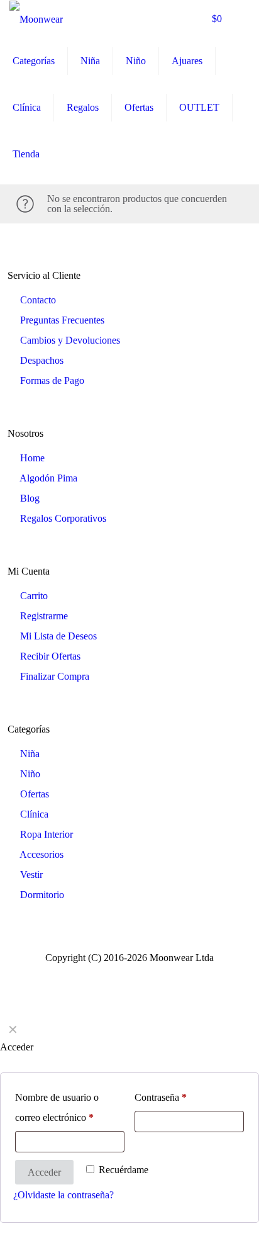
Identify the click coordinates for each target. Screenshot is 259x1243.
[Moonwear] (36, 19)
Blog (30, 498)
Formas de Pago (52, 380)
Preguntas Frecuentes (62, 320)
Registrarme (44, 615)
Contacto (38, 300)
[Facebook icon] (123, 974)
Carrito (34, 595)
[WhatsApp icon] (109, 974)
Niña (30, 753)
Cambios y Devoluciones (70, 340)
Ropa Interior (46, 834)
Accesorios (41, 854)
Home (32, 458)
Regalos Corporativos (63, 518)
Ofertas (34, 794)
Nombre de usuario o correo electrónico (57, 1107)
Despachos (41, 360)
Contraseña (161, 1097)
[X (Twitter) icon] (136, 974)
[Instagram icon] (149, 974)
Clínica (34, 814)
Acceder (44, 1172)
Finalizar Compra (54, 676)
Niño (30, 773)
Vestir (31, 874)
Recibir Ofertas (50, 656)
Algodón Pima (48, 478)
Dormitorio (42, 894)
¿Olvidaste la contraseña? (63, 1195)
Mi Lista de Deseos (58, 636)
